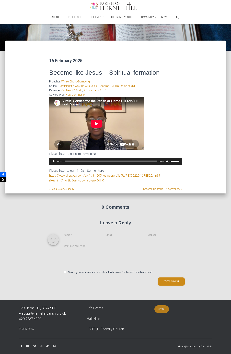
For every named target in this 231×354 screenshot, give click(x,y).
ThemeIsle (206, 346)
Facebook (21, 346)
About (55, 17)
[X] (3, 179)
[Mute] (168, 161)
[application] (115, 161)
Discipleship (75, 17)
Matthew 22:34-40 (71, 90)
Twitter (35, 346)
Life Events (97, 17)
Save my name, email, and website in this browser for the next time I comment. (110, 272)
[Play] (53, 161)
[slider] (175, 161)
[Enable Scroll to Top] (224, 347)
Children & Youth (121, 17)
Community (147, 17)
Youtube (28, 346)
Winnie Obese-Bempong (75, 81)
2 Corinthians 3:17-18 (96, 90)
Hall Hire (93, 318)
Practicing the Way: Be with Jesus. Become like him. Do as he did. (96, 86)
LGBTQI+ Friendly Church (105, 329)
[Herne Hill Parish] (113, 6)
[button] (61, 17)
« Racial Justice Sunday (61, 189)
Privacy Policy (26, 328)
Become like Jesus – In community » (162, 189)
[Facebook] (3, 174)
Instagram (41, 346)
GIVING (162, 309)
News (165, 17)
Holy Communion (76, 94)
